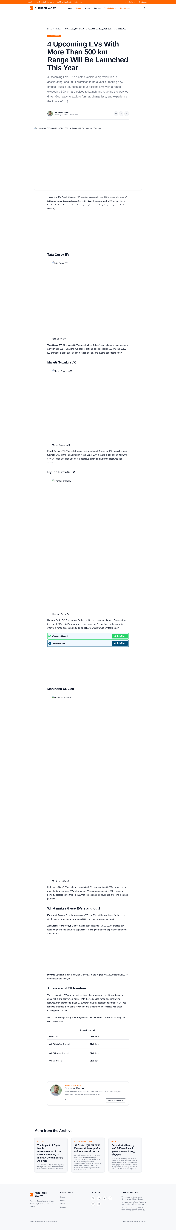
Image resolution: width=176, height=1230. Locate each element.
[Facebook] (104, 1198)
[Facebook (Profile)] (110, 1198)
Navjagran (124, 8)
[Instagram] (93, 1204)
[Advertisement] (88, 230)
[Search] (144, 8)
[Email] (66, 1100)
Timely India (109, 8)
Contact (97, 8)
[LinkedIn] (99, 1198)
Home (69, 8)
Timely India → (129, 2)
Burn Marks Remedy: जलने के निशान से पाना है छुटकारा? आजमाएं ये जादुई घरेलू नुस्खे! (133, 1209)
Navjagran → (144, 2)
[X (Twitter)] (93, 1198)
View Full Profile (114, 1100)
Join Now (121, 636)
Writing (78, 8)
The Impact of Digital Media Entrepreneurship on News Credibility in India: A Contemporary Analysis (132, 1198)
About (87, 8)
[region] (88, 1045)
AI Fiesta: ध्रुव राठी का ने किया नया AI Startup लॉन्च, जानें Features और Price (134, 1203)
